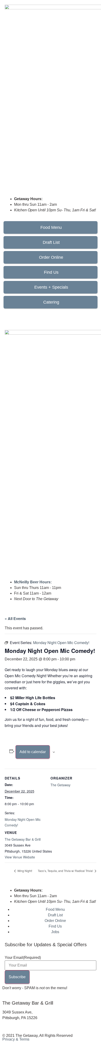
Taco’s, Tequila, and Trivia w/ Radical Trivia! (66, 871)
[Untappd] (33, 315)
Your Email (23, 958)
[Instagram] (21, 315)
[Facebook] (8, 315)
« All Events (15, 618)
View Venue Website (20, 857)
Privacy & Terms (15, 1039)
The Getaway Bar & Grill (23, 839)
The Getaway (60, 785)
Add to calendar (32, 752)
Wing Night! (24, 871)
